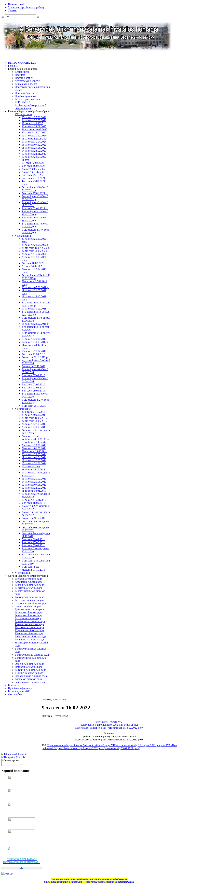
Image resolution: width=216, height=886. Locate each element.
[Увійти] (21, 764)
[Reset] (38, 17)
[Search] (2, 17)
